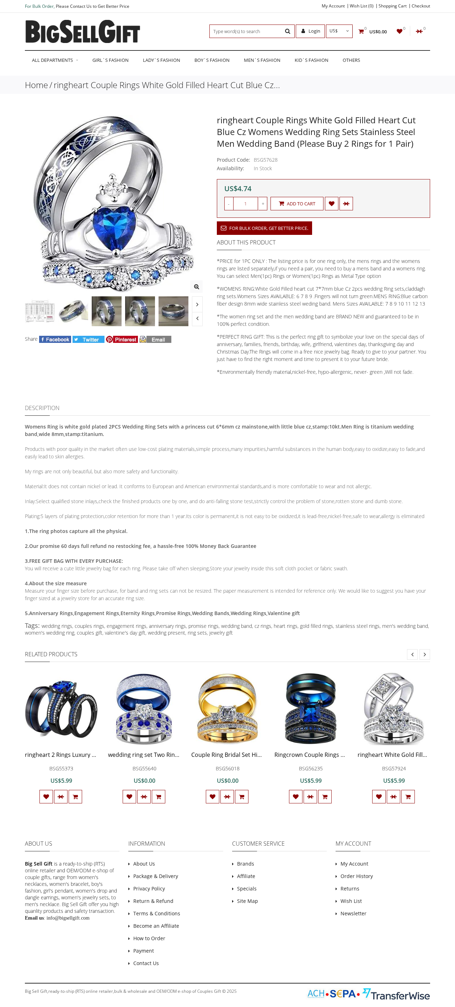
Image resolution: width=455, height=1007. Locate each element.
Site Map (247, 901)
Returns (350, 888)
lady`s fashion (161, 60)
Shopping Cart (393, 6)
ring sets (197, 632)
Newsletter (353, 913)
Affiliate (246, 876)
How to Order (149, 938)
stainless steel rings (358, 626)
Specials (247, 888)
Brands (245, 863)
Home (36, 85)
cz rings (263, 626)
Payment (143, 950)
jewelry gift (221, 632)
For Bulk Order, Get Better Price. (268, 228)
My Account (333, 6)
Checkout (421, 6)
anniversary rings (167, 626)
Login (313, 31)
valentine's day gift (125, 632)
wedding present (166, 632)
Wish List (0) (362, 6)
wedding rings (57, 626)
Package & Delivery (155, 876)
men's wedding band (405, 626)
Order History (357, 876)
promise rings (203, 626)
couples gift (89, 632)
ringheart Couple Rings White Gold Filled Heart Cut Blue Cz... (167, 85)
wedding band (236, 626)
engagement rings (126, 626)
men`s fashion (262, 60)
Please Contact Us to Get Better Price (92, 6)
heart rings (286, 626)
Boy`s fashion (212, 60)
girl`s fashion (110, 60)
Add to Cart (300, 203)
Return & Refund (153, 901)
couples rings (89, 626)
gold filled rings (316, 626)
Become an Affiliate (156, 925)
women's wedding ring (49, 632)
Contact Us (146, 963)
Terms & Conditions (156, 913)
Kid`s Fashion (311, 60)
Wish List (351, 901)
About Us (144, 863)
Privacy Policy (149, 888)
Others (351, 60)
